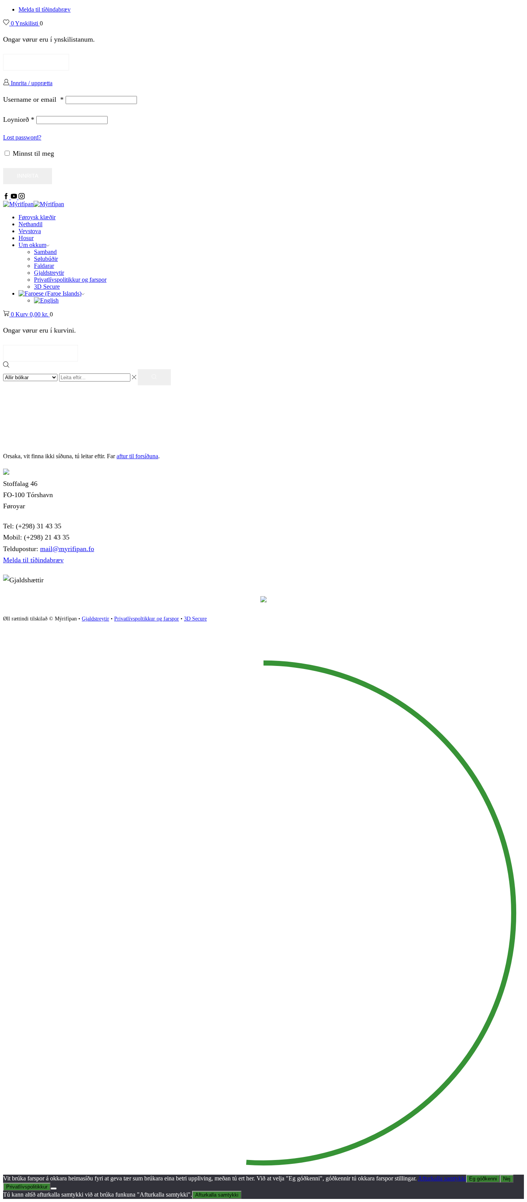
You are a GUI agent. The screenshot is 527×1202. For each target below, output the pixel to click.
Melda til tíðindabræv (45, 9)
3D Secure (47, 286)
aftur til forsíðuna (137, 456)
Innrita (27, 176)
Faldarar (44, 265)
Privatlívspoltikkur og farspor (146, 619)
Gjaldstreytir (49, 272)
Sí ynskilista (36, 62)
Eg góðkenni (483, 1179)
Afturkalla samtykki (442, 1178)
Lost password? (22, 137)
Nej (506, 1179)
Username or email (33, 99)
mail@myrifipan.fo (67, 549)
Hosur (26, 238)
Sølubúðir (46, 259)
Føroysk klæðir (37, 217)
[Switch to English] (46, 300)
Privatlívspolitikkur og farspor (70, 279)
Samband (45, 252)
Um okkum (32, 245)
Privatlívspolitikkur (26, 1187)
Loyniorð (18, 119)
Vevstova (30, 231)
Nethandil (30, 224)
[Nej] (54, 1188)
